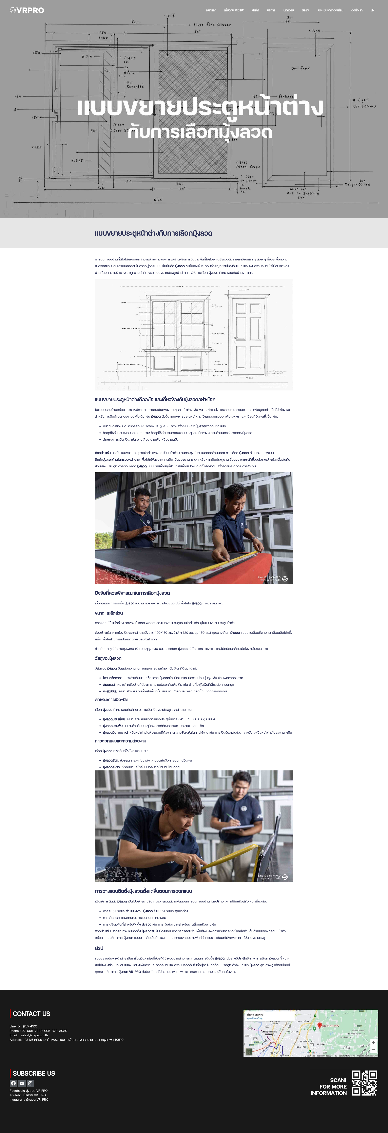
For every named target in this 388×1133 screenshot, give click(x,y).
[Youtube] (22, 1083)
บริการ (271, 10)
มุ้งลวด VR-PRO (34, 1095)
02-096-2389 (32, 1030)
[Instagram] (30, 1083)
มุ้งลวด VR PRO (36, 1090)
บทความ (289, 10)
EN (372, 10)
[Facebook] (13, 1083)
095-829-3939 (55, 1030)
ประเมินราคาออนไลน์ (330, 10)
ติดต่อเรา (357, 10)
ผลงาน (306, 10)
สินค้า (255, 10)
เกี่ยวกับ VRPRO (234, 10)
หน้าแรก (211, 10)
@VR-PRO (30, 1026)
